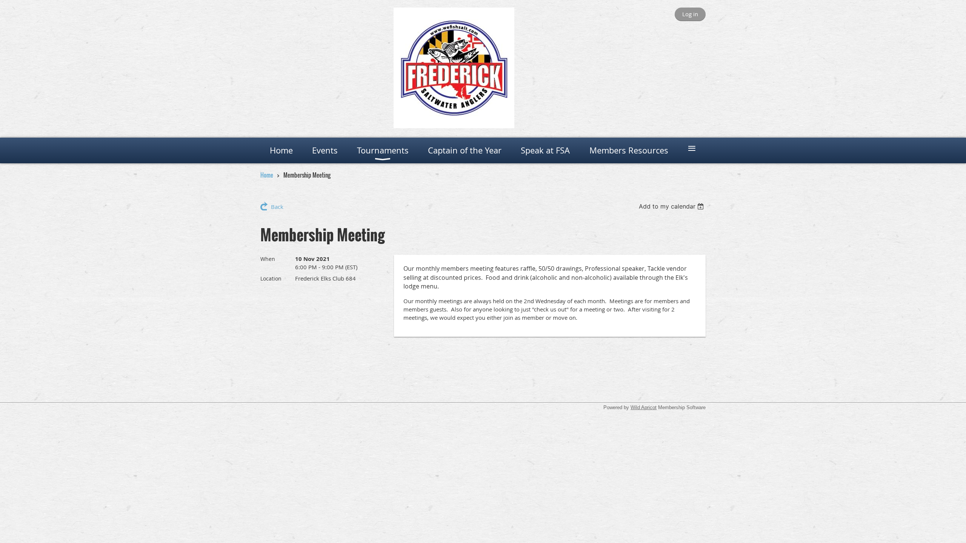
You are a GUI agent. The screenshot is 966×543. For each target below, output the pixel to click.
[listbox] (672, 206)
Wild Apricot (644, 407)
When (267, 258)
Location (270, 278)
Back (277, 206)
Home (266, 175)
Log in (690, 14)
